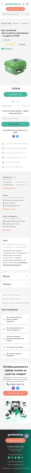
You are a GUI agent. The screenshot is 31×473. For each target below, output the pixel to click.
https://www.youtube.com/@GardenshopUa (18, 457)
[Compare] (13, 101)
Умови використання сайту (15, 461)
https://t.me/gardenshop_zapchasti (22, 457)
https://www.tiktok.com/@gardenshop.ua (15, 457)
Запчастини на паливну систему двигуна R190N (15, 303)
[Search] (28, 14)
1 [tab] (12, 82)
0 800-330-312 (15, 446)
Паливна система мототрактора (11, 295)
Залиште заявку (14, 9)
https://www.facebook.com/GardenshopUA (12, 457)
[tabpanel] (15, 66)
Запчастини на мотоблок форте (11, 299)
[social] (13, 136)
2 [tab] (14, 82)
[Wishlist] (18, 101)
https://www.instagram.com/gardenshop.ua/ (8, 457)
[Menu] (2, 4)
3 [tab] (15, 82)
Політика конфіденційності (15, 464)
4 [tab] (17, 82)
